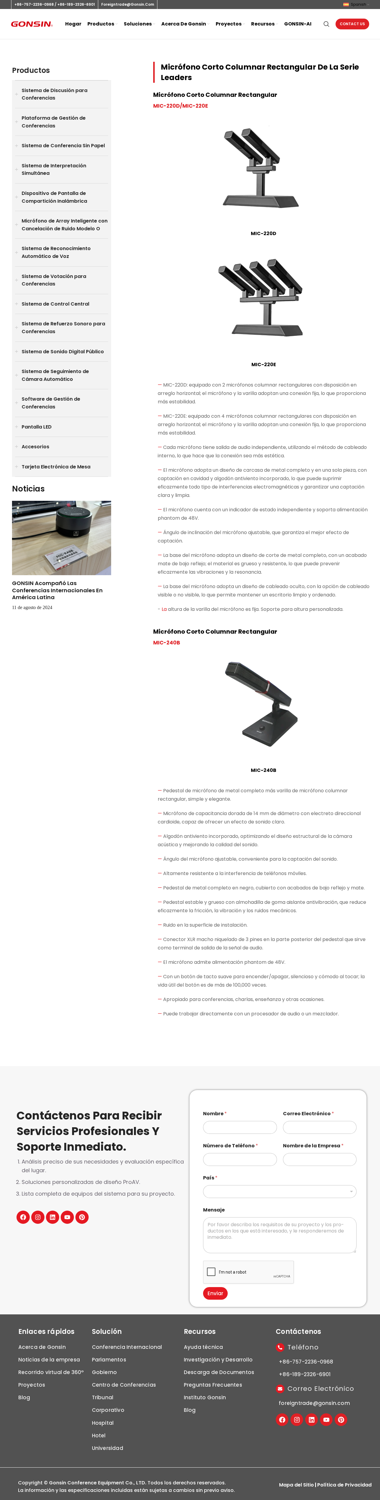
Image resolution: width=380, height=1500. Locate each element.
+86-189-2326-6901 (76, 4)
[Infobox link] (61, 556)
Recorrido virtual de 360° (51, 1372)
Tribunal (103, 1397)
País (210, 1178)
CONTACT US (352, 23)
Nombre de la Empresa (313, 1146)
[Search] (327, 24)
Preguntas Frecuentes (213, 1384)
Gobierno (104, 1372)
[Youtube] (67, 1217)
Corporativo (108, 1410)
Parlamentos (109, 1359)
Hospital (103, 1423)
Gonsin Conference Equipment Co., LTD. (97, 1482)
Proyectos (31, 1384)
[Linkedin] (52, 1217)
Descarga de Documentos (219, 1372)
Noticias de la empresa (49, 1359)
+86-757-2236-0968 (34, 4)
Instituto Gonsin (205, 1397)
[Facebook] (23, 1217)
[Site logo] (32, 24)
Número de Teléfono (230, 1146)
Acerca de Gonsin (42, 1347)
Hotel (99, 1435)
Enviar (215, 1293)
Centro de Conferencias (124, 1384)
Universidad (107, 1448)
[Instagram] (37, 1217)
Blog (24, 1397)
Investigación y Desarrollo (218, 1359)
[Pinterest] (82, 1217)
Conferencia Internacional (127, 1347)
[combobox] (280, 1191)
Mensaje (214, 1210)
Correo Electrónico (308, 1113)
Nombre (215, 1113)
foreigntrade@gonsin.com (127, 4)
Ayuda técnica (203, 1347)
